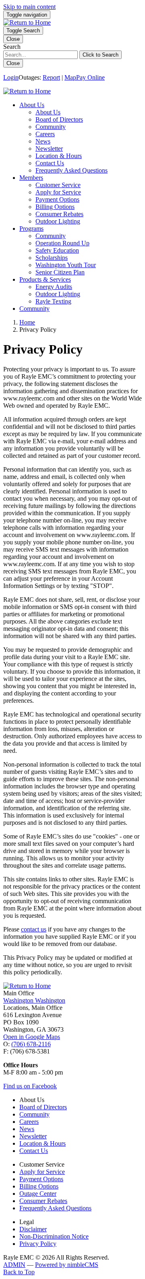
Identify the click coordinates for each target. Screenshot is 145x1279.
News (42, 141)
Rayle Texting (53, 301)
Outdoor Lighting (57, 221)
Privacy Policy (37, 1243)
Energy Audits (53, 286)
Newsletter (49, 148)
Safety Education (57, 250)
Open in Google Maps (31, 1036)
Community (50, 126)
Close (13, 63)
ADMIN (14, 1264)
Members (31, 177)
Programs (31, 228)
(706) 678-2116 (31, 1044)
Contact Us (49, 163)
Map (70, 77)
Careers (45, 134)
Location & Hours (58, 155)
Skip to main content (29, 6)
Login (11, 77)
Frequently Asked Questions (71, 170)
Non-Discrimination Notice (54, 1236)
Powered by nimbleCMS (66, 1264)
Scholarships (51, 257)
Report (51, 77)
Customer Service (58, 184)
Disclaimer (33, 1229)
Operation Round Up (62, 243)
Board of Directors (59, 119)
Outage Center (37, 1193)
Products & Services (45, 279)
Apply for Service (58, 192)
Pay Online (90, 77)
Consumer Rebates (59, 214)
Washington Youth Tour (65, 264)
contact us (33, 929)
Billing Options (55, 206)
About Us (31, 104)
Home (27, 322)
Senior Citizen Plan (60, 272)
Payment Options (57, 199)
